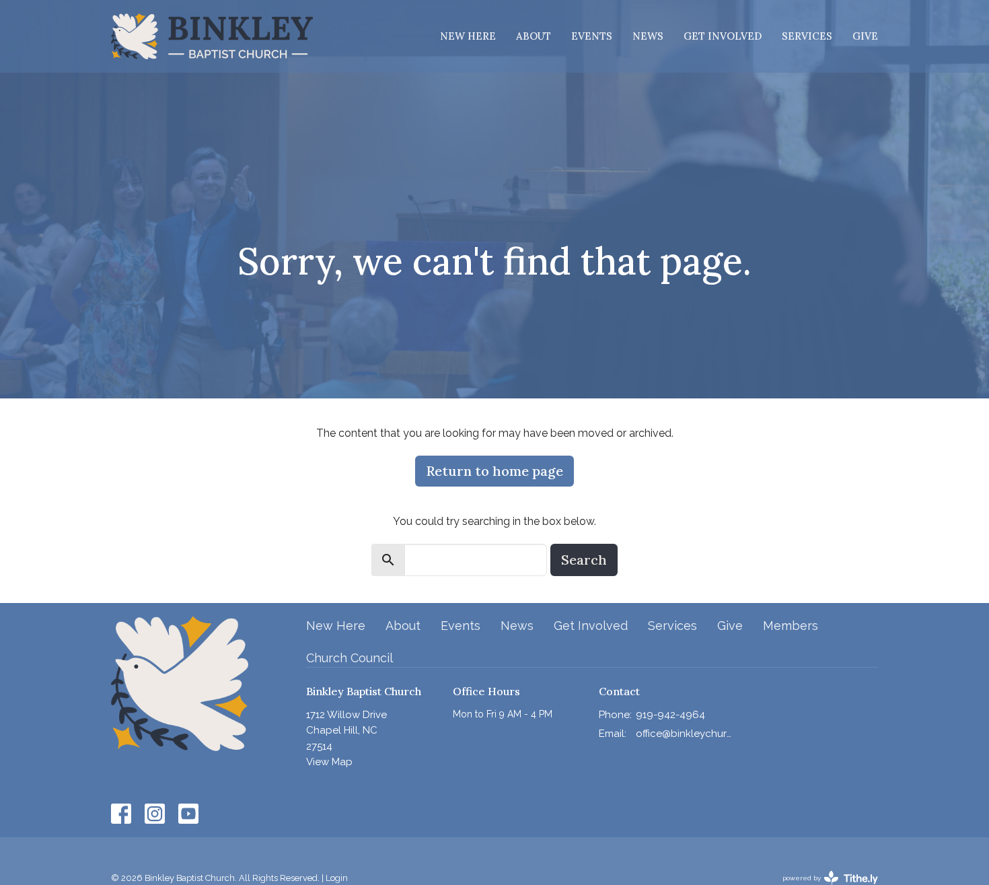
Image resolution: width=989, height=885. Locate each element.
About (533, 36)
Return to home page (494, 470)
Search (584, 559)
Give (865, 36)
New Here (468, 36)
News (647, 36)
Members (790, 625)
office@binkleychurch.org (684, 734)
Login (337, 878)
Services (807, 36)
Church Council (349, 658)
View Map (329, 762)
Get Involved (723, 36)
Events (591, 36)
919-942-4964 (670, 715)
